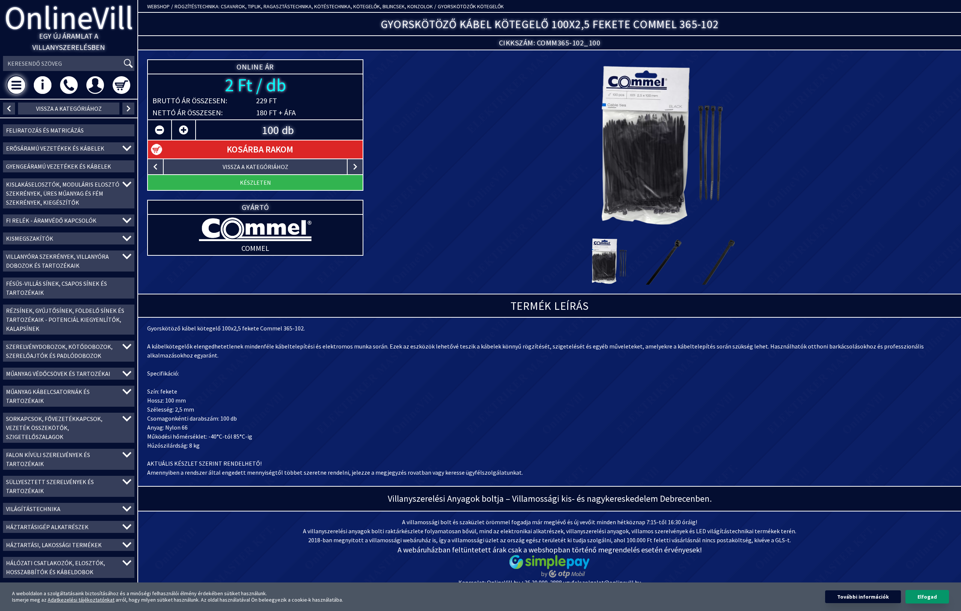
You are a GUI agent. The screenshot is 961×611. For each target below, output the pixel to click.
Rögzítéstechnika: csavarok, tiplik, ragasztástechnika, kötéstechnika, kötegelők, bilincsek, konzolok (304, 6)
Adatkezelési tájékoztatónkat (81, 599)
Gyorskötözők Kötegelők (471, 6)
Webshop (158, 6)
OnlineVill (69, 17)
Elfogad (927, 596)
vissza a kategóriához (69, 108)
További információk (863, 596)
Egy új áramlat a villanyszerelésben (68, 41)
